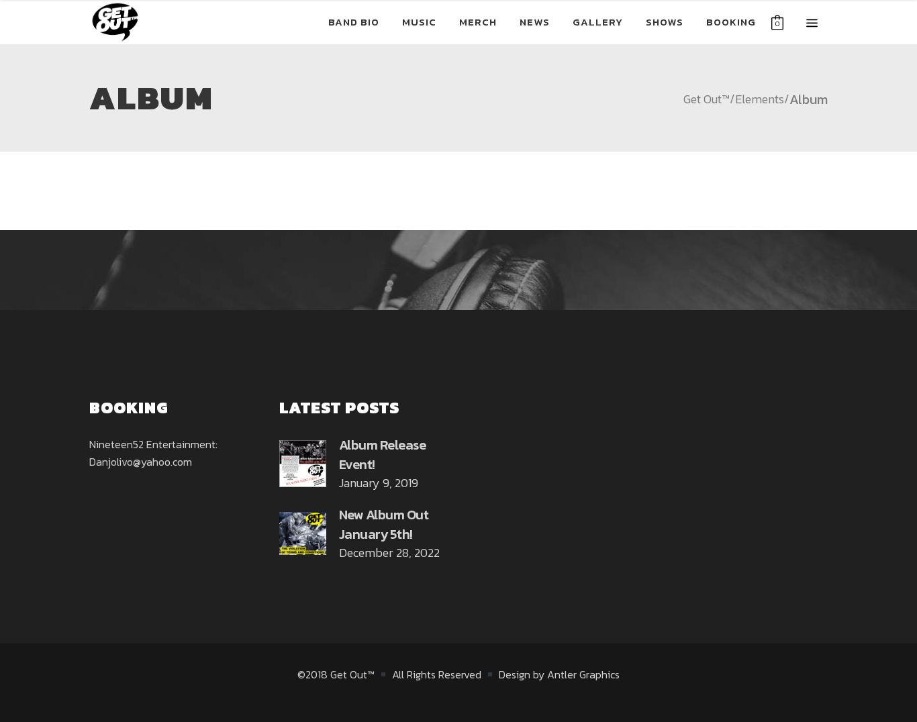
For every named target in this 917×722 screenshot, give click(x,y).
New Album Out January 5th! (384, 524)
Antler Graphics (583, 674)
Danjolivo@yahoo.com (140, 462)
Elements (759, 99)
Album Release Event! (382, 454)
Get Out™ (706, 99)
